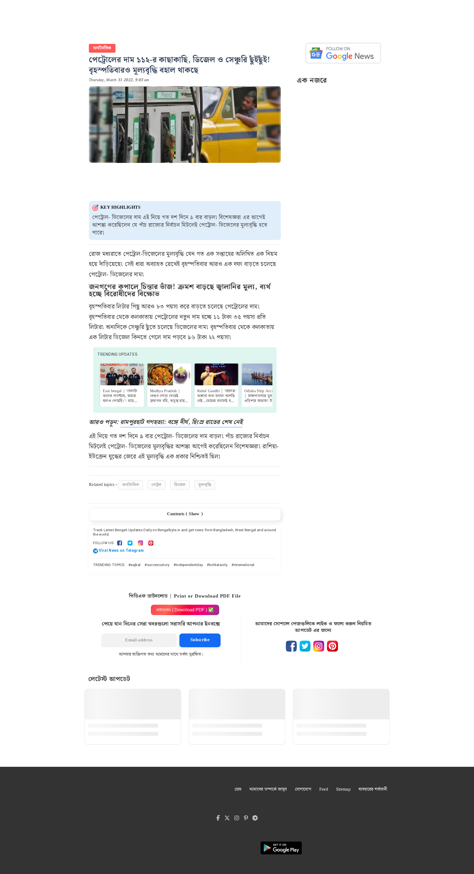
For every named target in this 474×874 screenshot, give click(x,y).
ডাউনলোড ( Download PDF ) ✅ (185, 609)
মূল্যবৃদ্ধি (204, 485)
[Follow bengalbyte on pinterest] (332, 646)
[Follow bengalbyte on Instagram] (318, 646)
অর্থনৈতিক (102, 48)
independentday (189, 565)
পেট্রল (156, 485)
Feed (323, 789)
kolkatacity (218, 565)
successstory (158, 565)
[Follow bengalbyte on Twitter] (305, 646)
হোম (238, 789)
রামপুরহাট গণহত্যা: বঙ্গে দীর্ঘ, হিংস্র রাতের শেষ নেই (181, 422)
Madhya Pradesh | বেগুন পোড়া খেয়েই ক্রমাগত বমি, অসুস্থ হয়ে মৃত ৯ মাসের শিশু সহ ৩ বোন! (168, 401)
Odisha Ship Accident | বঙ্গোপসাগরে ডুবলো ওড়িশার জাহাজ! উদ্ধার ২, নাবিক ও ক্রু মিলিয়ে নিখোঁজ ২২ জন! (263, 401)
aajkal (135, 565)
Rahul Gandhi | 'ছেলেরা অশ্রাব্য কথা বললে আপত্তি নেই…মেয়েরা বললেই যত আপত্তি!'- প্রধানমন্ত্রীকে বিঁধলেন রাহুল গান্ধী (216, 401)
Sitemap (343, 789)
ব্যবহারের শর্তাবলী (373, 789)
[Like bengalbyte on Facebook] (291, 646)
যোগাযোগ (303, 789)
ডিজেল (180, 485)
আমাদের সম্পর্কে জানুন (268, 789)
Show (194, 514)
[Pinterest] (150, 543)
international (244, 565)
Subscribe (200, 640)
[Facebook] (119, 543)
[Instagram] (140, 543)
